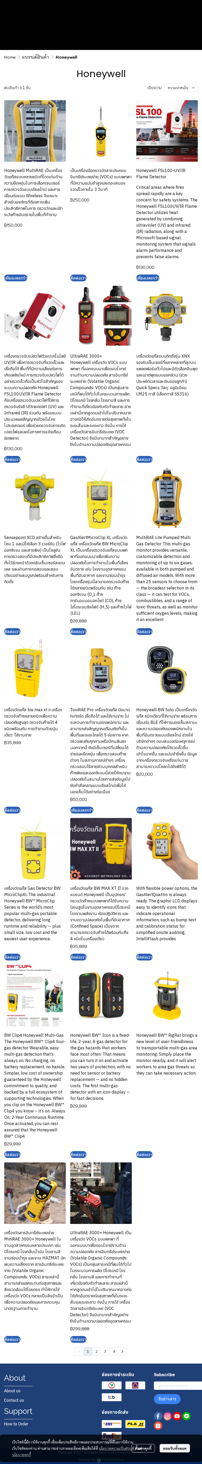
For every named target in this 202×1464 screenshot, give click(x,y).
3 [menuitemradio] (105, 1351)
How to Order (16, 1423)
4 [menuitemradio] (114, 1351)
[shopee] (158, 1425)
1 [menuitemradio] (88, 1351)
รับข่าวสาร (167, 1399)
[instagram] (167, 1416)
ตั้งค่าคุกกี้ (143, 1448)
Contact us (14, 1400)
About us (12, 1390)
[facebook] (158, 1416)
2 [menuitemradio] (96, 1351)
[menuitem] (122, 1351)
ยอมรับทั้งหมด (174, 1448)
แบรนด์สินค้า (35, 57)
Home (10, 57)
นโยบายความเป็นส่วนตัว (117, 1448)
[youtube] (177, 1416)
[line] (186, 1416)
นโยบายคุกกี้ (21, 1454)
